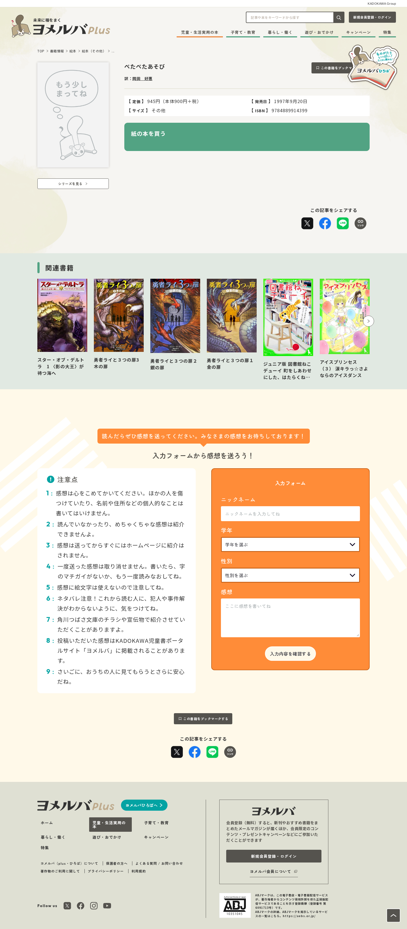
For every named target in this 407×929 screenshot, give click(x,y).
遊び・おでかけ (319, 32)
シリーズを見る (70, 183)
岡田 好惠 (142, 78)
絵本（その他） (94, 50)
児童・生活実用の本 (199, 32)
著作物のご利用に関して (60, 871)
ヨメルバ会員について (270, 871)
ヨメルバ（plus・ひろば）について (69, 863)
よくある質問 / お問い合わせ (159, 863)
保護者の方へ (117, 863)
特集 (387, 32)
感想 (227, 592)
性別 (227, 561)
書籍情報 (57, 50)
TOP (41, 50)
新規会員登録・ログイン (372, 17)
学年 (227, 530)
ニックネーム (238, 499)
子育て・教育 (243, 32)
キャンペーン (358, 32)
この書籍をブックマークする (343, 67)
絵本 (72, 50)
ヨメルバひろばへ (141, 805)
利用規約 (139, 871)
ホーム (47, 822)
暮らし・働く (280, 32)
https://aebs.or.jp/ (299, 916)
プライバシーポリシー (106, 871)
